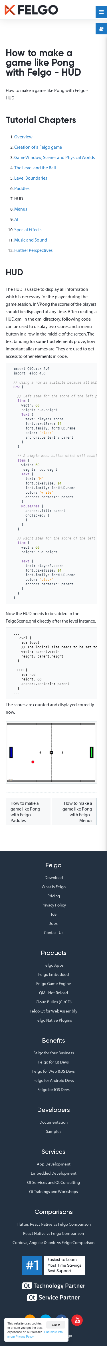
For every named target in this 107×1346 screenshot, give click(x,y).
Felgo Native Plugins (53, 1020)
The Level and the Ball (35, 167)
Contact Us (53, 932)
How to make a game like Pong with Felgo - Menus (77, 811)
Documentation (53, 1122)
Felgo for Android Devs (53, 1080)
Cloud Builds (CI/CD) (54, 1001)
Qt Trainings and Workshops (53, 1191)
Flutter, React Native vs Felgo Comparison (54, 1224)
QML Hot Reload (53, 992)
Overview (23, 137)
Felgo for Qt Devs (53, 1062)
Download (54, 877)
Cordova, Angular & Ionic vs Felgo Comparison (53, 1242)
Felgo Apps (53, 965)
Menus (20, 209)
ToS (53, 914)
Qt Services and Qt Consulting (53, 1182)
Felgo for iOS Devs (53, 1089)
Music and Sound (30, 240)
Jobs (53, 923)
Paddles (21, 188)
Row (16, 387)
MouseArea (30, 506)
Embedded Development (53, 1173)
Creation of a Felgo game (38, 147)
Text (25, 415)
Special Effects (27, 229)
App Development (53, 1164)
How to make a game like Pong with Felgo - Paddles (25, 811)
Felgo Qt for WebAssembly (53, 1011)
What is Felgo (54, 886)
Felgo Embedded (53, 974)
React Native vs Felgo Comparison (53, 1233)
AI (16, 219)
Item (21, 401)
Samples (53, 1131)
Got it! (56, 1325)
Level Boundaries (30, 178)
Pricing (53, 895)
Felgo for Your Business (53, 1052)
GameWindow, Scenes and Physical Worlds (54, 157)
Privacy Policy (53, 905)
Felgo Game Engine (53, 983)
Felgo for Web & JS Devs (53, 1071)
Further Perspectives (33, 250)
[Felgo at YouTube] (77, 1320)
